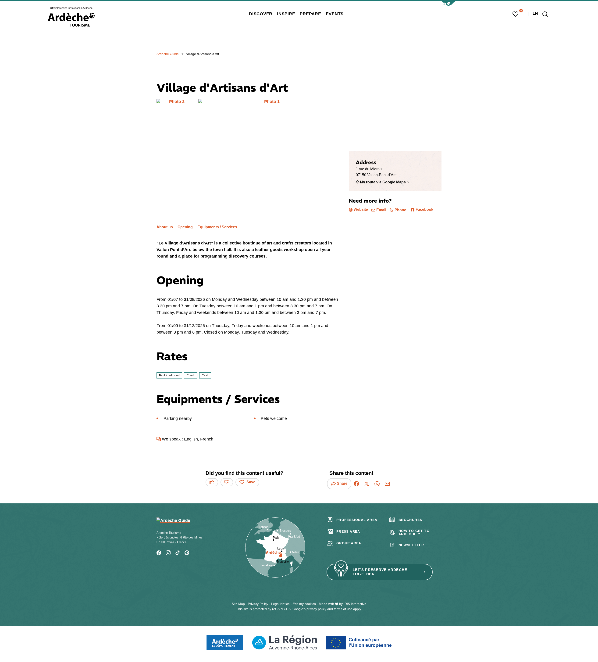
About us (165, 227)
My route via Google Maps (383, 182)
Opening (185, 227)
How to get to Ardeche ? (414, 532)
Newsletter (411, 545)
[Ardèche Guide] (71, 20)
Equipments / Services (217, 227)
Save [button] (250, 482)
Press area (348, 531)
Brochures (410, 520)
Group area (348, 543)
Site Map (238, 604)
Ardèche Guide (168, 54)
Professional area (356, 520)
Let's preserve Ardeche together (380, 572)
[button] (448, 3)
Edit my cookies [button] (304, 604)
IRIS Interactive (355, 604)
